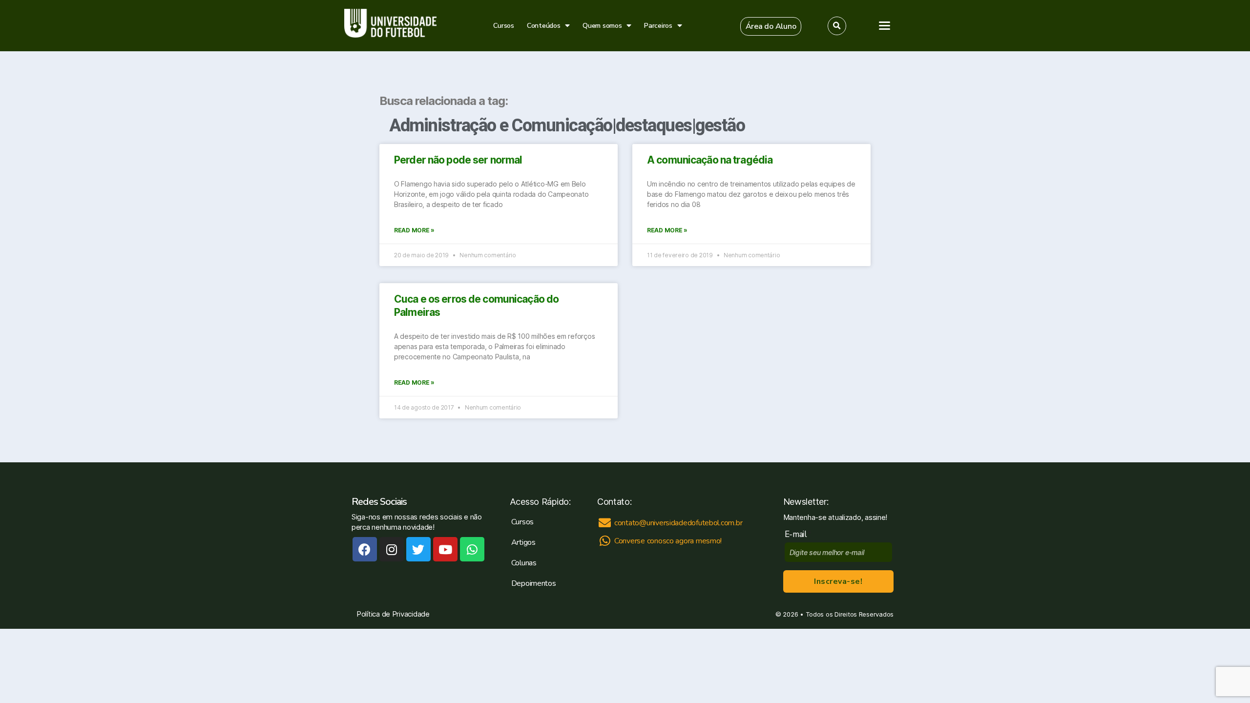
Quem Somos (1134, 167)
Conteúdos (544, 25)
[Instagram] (391, 549)
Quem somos (602, 25)
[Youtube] (445, 549)
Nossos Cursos (1137, 107)
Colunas (524, 563)
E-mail (798, 534)
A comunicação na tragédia (709, 160)
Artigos (1122, 127)
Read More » (414, 230)
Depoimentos (533, 583)
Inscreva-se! (838, 581)
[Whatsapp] (472, 549)
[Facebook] (365, 549)
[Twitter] (418, 549)
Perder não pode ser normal (458, 160)
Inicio (1118, 86)
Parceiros (658, 25)
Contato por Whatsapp (1181, 406)
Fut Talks (1125, 147)
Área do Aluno (1129, 217)
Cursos (503, 25)
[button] (771, 26)
